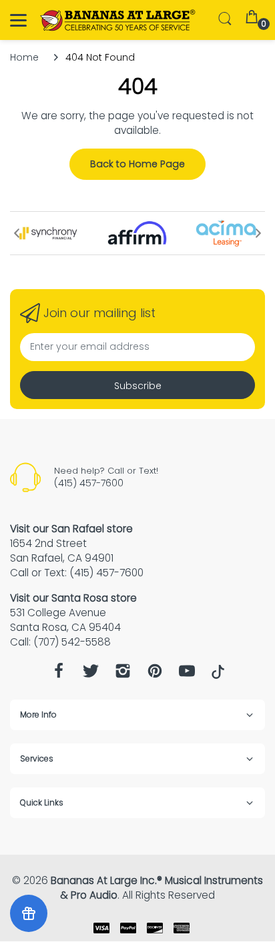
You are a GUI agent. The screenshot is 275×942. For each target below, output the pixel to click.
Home (24, 57)
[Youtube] (187, 674)
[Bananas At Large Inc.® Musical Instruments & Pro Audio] (118, 20)
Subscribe (138, 385)
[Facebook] (59, 674)
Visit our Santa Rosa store (73, 598)
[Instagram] (123, 674)
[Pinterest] (155, 674)
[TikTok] (218, 675)
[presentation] (16, 233)
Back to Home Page (137, 164)
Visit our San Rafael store (71, 529)
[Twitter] (91, 674)
